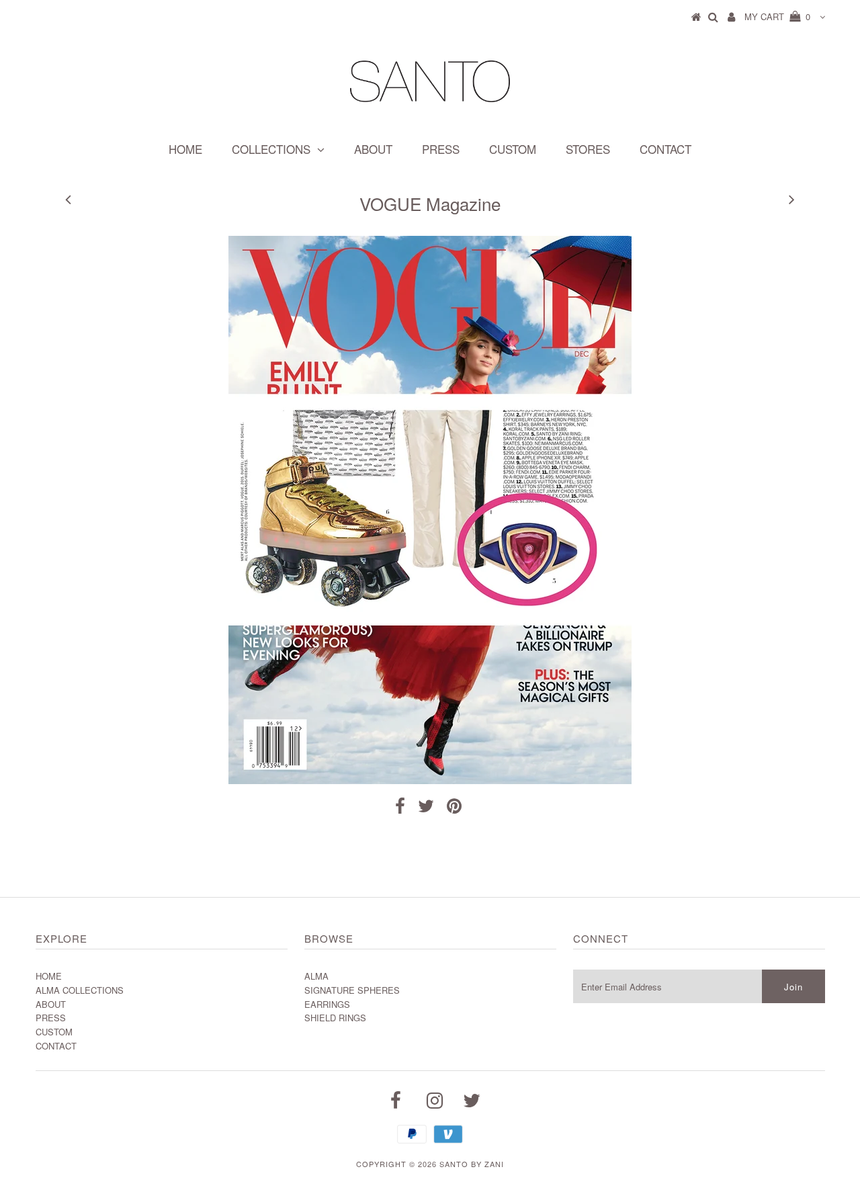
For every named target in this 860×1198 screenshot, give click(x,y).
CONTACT (665, 148)
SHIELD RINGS (335, 1017)
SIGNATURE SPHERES (352, 990)
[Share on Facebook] (400, 808)
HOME (185, 148)
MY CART (777, 16)
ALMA (316, 976)
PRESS (441, 148)
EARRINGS (327, 1004)
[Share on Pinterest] (454, 808)
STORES (588, 148)
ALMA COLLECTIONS (80, 990)
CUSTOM (512, 148)
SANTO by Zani (471, 1163)
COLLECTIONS (271, 148)
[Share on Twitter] (426, 808)
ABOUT (373, 148)
